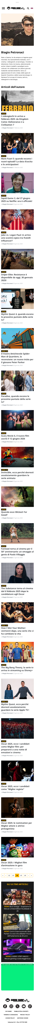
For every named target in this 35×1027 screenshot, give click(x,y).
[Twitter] (18, 1006)
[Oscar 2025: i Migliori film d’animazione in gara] (17, 847)
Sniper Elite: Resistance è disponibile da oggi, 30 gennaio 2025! (17, 277)
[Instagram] (12, 1006)
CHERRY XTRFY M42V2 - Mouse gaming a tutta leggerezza (18, 957)
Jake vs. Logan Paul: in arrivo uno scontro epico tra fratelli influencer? (16, 238)
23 (13, 875)
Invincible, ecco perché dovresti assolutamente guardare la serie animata (17, 475)
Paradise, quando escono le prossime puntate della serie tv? (16, 399)
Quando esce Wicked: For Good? (14, 513)
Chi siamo (8, 1011)
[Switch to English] (32, 8)
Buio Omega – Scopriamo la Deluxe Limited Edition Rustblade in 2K (17, 908)
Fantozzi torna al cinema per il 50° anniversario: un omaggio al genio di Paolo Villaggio (17, 551)
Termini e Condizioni (11, 1014)
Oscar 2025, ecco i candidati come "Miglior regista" (15, 788)
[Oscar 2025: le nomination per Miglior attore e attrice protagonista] (17, 807)
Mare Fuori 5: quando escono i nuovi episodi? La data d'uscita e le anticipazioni (16, 161)
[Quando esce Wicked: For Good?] (17, 496)
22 (9, 875)
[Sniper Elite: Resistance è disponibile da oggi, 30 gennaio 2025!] (17, 259)
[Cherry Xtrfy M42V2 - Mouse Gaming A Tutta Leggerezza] (17, 947)
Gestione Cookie (22, 1018)
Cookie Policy (10, 1018)
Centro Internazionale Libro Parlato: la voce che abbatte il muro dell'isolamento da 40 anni (17, 933)
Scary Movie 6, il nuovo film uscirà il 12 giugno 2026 (15, 437)
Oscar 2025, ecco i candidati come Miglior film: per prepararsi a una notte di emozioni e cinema (15, 748)
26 (25, 875)
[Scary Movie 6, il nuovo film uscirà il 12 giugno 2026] (17, 420)
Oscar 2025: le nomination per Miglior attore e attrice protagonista (16, 825)
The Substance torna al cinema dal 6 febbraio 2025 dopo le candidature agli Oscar (17, 591)
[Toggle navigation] (3, 8)
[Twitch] (30, 1006)
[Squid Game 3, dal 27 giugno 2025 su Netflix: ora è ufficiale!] (17, 183)
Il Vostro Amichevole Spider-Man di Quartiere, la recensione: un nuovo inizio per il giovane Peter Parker (17, 358)
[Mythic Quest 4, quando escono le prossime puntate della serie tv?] (17, 298)
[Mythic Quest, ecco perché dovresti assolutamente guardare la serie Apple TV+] (17, 689)
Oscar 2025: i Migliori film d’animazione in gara (14, 864)
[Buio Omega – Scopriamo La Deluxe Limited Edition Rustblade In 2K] (17, 897)
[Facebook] (6, 1006)
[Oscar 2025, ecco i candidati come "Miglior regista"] (17, 771)
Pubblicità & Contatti (21, 1011)
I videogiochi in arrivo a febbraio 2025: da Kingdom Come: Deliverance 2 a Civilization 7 (14, 120)
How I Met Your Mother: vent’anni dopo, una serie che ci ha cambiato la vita (17, 631)
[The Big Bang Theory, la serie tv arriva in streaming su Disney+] (17, 652)
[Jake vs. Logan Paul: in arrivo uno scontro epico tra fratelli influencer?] (17, 219)
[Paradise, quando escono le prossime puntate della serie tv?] (17, 381)
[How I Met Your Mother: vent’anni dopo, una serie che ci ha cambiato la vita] (17, 612)
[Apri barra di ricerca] (28, 8)
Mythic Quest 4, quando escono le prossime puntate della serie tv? (17, 317)
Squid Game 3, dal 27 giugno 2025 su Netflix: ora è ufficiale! (16, 199)
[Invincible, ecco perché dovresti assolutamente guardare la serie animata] (17, 457)
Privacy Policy (25, 1014)
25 (21, 875)
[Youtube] (25, 1006)
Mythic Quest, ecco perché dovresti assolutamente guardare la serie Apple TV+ (15, 707)
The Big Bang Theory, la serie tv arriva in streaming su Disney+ (17, 669)
